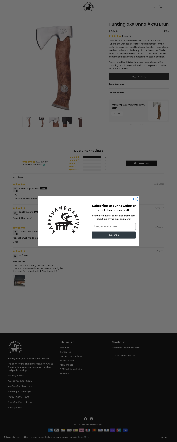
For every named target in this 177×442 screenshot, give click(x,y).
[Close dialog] (135, 199)
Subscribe (114, 234)
